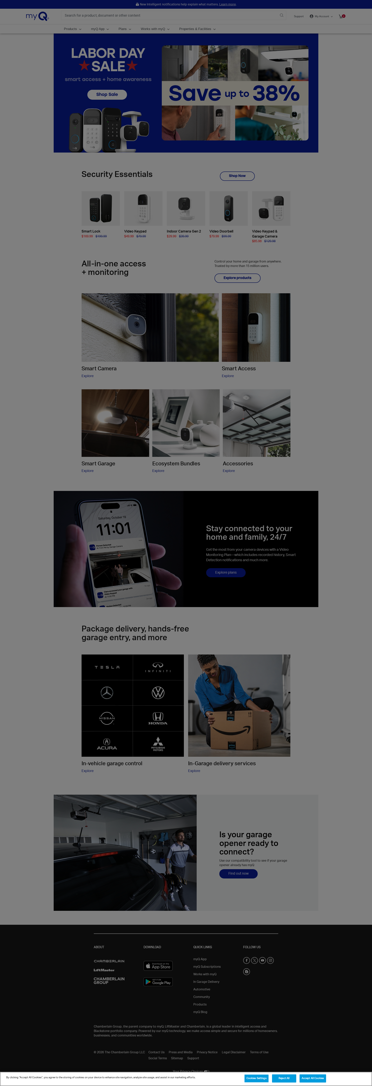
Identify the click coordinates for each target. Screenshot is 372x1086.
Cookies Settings (256, 1078)
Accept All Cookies (313, 1078)
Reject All (284, 1078)
